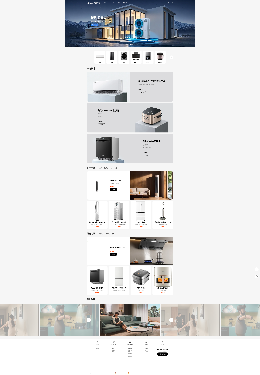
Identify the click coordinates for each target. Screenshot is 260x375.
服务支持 (130, 353)
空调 (100, 168)
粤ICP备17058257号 (111, 373)
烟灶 (113, 234)
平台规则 (168, 373)
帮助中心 (130, 351)
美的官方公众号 (147, 351)
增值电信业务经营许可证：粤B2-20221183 (146, 373)
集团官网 (125, 2)
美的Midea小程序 (148, 350)
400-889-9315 (162, 349)
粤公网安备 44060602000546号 (122, 373)
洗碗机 (108, 234)
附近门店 (130, 350)
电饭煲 (101, 234)
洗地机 (106, 168)
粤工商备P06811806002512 (134, 373)
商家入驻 (113, 351)
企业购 (118, 2)
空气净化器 (113, 168)
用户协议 (130, 355)
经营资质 (165, 373)
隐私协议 (130, 356)
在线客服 (164, 354)
